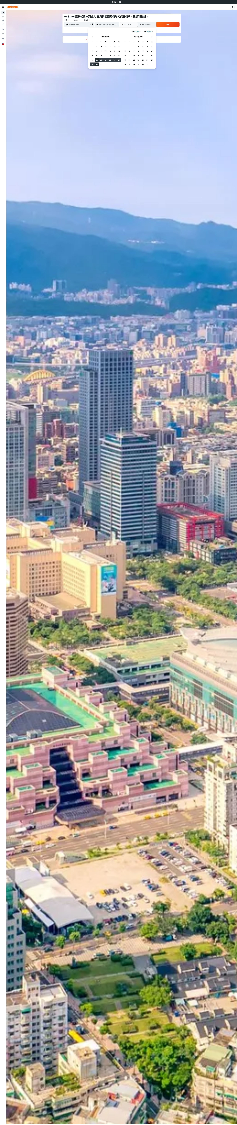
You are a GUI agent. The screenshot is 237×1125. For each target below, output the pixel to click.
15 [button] (96, 55)
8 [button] (96, 51)
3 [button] (105, 47)
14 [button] (92, 55)
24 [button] (105, 60)
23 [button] (101, 60)
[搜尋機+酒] (3, 24)
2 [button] (101, 47)
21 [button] (92, 60)
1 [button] (96, 47)
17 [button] (105, 55)
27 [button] (119, 60)
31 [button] (147, 64)
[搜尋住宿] (3, 16)
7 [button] (92, 51)
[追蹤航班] (3, 33)
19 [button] (114, 55)
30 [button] (101, 64)
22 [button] (97, 60)
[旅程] (3, 39)
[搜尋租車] (3, 20)
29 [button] (97, 64)
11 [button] (110, 51)
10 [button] (105, 51)
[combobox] (67, 20)
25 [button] (110, 60)
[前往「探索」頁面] (3, 29)
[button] (235, 2)
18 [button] (110, 55)
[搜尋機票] (3, 12)
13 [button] (119, 51)
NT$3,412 (69, 16)
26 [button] (114, 60)
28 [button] (92, 64)
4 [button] (110, 47)
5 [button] (114, 47)
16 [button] (101, 55)
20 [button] (119, 55)
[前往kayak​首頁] (12, 7)
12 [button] (114, 51)
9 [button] (101, 51)
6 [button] (129, 51)
